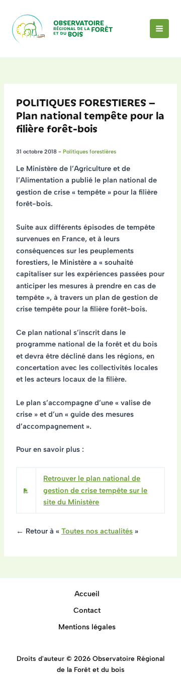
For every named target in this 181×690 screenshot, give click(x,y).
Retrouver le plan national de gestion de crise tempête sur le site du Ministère (95, 490)
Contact (87, 610)
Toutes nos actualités (97, 531)
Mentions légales (87, 626)
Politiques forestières (89, 151)
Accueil (87, 593)
